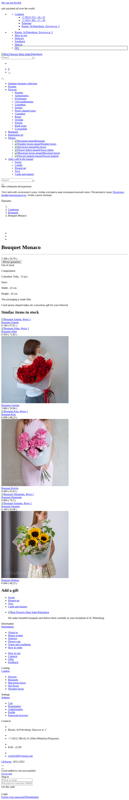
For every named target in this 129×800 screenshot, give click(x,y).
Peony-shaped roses (25, 110)
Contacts (19, 14)
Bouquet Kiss (8, 414)
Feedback (20, 41)
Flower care (14, 641)
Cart (10, 703)
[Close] (2, 184)
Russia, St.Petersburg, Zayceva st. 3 (40, 26)
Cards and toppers (24, 174)
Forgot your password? (13, 797)
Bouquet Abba (9, 331)
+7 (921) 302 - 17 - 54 (33, 20)
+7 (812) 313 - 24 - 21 (33, 17)
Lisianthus (20, 104)
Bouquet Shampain (11, 497)
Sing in (18, 44)
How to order (15, 647)
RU (17, 47)
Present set (20, 168)
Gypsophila (21, 128)
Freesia (18, 122)
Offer (11, 659)
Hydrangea (21, 98)
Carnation (20, 113)
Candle (18, 165)
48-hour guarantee (11, 262)
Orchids (19, 119)
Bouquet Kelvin (9, 488)
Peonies (19, 92)
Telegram (26, 23)
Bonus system (15, 635)
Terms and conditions (19, 644)
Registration (14, 706)
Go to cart (6, 773)
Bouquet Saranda (10, 506)
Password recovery (18, 715)
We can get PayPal (11, 2)
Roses (18, 116)
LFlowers (6, 761)
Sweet (18, 162)
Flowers (12, 676)
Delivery (19, 38)
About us (13, 632)
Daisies (19, 107)
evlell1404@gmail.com (20, 756)
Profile (11, 712)
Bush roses (20, 125)
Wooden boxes (16, 688)
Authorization (15, 709)
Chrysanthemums (24, 101)
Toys (17, 171)
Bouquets (13, 679)
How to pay (21, 35)
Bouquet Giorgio (10, 405)
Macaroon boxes (17, 682)
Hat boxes (13, 685)
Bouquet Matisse (10, 580)
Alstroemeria (21, 95)
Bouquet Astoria (10, 322)
